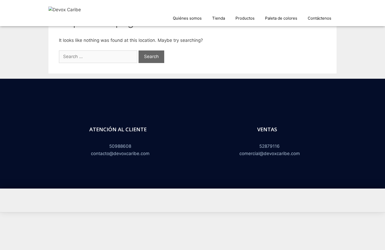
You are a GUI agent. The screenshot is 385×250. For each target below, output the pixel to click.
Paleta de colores (281, 18)
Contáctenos (319, 18)
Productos (245, 18)
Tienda (218, 18)
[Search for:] (99, 56)
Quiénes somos (187, 18)
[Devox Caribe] (64, 9)
